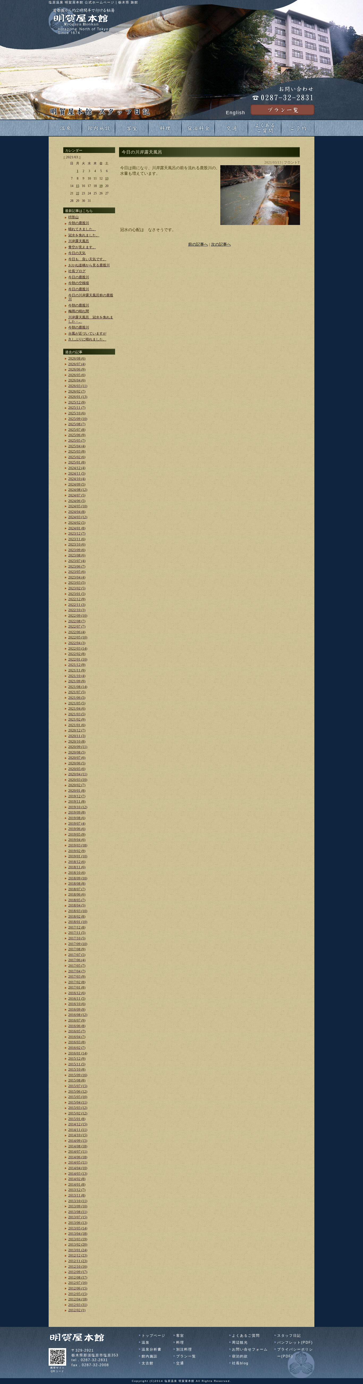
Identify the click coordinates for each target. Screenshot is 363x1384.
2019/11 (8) (76, 801)
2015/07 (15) (77, 1086)
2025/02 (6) (76, 457)
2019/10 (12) (77, 807)
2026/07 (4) (76, 364)
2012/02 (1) (76, 1310)
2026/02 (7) (76, 391)
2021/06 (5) (76, 698)
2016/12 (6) (76, 993)
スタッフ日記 (289, 1336)
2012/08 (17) (77, 1277)
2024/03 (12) (77, 517)
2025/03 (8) (76, 451)
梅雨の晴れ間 (78, 311)
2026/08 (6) (76, 358)
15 (77, 186)
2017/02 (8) (76, 982)
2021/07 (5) (76, 692)
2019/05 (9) (76, 834)
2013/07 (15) (77, 1217)
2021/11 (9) (76, 670)
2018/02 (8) (76, 916)
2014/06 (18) (77, 1157)
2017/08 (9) (76, 949)
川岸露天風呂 (78, 241)
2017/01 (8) (76, 987)
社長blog (240, 1363)
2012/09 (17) (77, 1272)
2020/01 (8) (76, 791)
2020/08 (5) (76, 752)
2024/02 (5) (76, 523)
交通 (180, 1363)
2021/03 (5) (76, 714)
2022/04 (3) (76, 643)
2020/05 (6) (76, 769)
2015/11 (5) (76, 1064)
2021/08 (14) (77, 687)
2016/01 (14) (77, 1053)
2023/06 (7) (76, 566)
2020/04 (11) (77, 774)
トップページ (154, 1336)
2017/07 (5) (76, 955)
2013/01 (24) (77, 1250)
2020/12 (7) (76, 730)
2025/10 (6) (76, 413)
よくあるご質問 (246, 1336)
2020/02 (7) (76, 785)
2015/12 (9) (76, 1059)
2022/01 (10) (77, 659)
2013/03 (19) (77, 1239)
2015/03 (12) (77, 1108)
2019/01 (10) (77, 856)
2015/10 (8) (76, 1069)
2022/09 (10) (77, 616)
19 (101, 186)
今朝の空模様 (78, 283)
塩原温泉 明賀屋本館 (179, 1380)
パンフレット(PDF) (295, 1342)
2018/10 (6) (76, 873)
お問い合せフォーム (250, 1349)
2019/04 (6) (76, 840)
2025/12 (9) (76, 402)
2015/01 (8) (76, 1119)
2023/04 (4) (76, 577)
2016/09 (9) (76, 1009)
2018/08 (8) (76, 883)
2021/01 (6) (76, 725)
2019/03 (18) (77, 845)
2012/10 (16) (77, 1266)
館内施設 (150, 1356)
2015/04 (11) (77, 1102)
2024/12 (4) (76, 468)
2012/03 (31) (77, 1305)
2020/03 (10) (77, 780)
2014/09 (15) (77, 1141)
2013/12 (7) (76, 1190)
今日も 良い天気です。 (87, 259)
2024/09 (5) (76, 484)
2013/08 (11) (77, 1212)
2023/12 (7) (76, 533)
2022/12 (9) (76, 599)
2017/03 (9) (76, 976)
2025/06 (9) (76, 435)
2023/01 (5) (76, 594)
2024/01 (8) (76, 528)
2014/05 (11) (77, 1162)
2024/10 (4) (76, 479)
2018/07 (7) (76, 889)
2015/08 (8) (76, 1080)
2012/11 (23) (77, 1261)
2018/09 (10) (77, 878)
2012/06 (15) (77, 1288)
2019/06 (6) (76, 829)
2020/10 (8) (76, 741)
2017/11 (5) (76, 933)
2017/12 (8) (76, 927)
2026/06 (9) (76, 369)
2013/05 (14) (77, 1228)
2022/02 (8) (76, 654)
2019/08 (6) (76, 818)
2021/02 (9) (76, 719)
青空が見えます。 (82, 247)
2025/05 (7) (76, 440)
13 (106, 178)
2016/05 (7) (76, 1031)
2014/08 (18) (77, 1146)
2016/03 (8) (76, 1042)
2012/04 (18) (77, 1299)
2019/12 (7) (76, 796)
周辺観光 (240, 1342)
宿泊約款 (240, 1356)
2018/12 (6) (76, 862)
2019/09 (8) (76, 812)
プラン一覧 (186, 1356)
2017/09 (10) (77, 944)
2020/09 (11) (77, 747)
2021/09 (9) (76, 681)
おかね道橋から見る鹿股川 (89, 265)
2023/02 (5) (76, 588)
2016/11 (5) (76, 998)
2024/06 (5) (76, 501)
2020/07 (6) (76, 758)
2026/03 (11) (77, 386)
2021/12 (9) (76, 665)
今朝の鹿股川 (78, 223)
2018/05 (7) (76, 900)
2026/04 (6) (76, 380)
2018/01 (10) (77, 922)
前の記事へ (198, 244)
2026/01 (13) (77, 397)
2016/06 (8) (76, 1026)
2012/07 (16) (77, 1283)
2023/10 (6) (76, 544)
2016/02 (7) (76, 1048)
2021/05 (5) (76, 703)
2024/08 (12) (77, 490)
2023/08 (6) (76, 555)
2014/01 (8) (76, 1184)
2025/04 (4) (76, 446)
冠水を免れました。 (83, 235)
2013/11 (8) (76, 1195)
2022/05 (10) (77, 637)
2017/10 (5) (76, 938)
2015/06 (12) (77, 1091)
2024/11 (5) (76, 473)
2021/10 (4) (76, 676)
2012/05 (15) (77, 1294)
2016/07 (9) (76, 1020)
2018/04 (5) (76, 905)
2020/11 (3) (76, 736)
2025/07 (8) (76, 430)
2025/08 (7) (76, 424)
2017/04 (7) (76, 971)
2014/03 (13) (77, 1174)
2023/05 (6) (76, 572)
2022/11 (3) (76, 605)
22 (77, 193)
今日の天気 (77, 253)
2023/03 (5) (76, 583)
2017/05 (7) (76, 966)
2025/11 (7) (76, 408)
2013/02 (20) (77, 1244)
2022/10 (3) (76, 610)
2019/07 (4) (76, 823)
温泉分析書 (152, 1349)
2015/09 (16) (77, 1075)
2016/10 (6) (76, 1004)
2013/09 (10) (77, 1206)
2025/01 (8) (76, 462)
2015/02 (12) (77, 1113)
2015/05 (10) (77, 1097)
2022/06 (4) (76, 632)
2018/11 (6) (76, 867)
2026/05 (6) (76, 375)
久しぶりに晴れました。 (87, 339)
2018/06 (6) (76, 894)
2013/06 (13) (77, 1223)
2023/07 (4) (76, 561)
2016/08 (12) (77, 1015)
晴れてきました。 (82, 229)
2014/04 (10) (77, 1168)
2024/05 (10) (77, 506)
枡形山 (73, 217)
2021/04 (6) (76, 708)
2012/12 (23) (77, 1255)
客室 (180, 1336)
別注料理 (184, 1349)
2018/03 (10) (77, 911)
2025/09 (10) (77, 419)
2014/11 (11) (77, 1130)
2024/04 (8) (76, 512)
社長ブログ (77, 271)
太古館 (148, 1363)
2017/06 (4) (76, 960)
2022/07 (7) (76, 626)
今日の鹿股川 (78, 277)
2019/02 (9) (76, 851)
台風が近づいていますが (87, 333)
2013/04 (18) (77, 1234)
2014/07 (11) (77, 1151)
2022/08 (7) (76, 621)
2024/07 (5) (76, 495)
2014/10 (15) (77, 1135)
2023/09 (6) (76, 550)
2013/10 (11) (77, 1201)
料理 (180, 1342)
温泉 (146, 1342)
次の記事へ (221, 244)
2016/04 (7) (76, 1037)
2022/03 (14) (77, 648)
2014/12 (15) (77, 1124)
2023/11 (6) (76, 539)
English (235, 112)
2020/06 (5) (76, 763)
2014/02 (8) (76, 1179)
